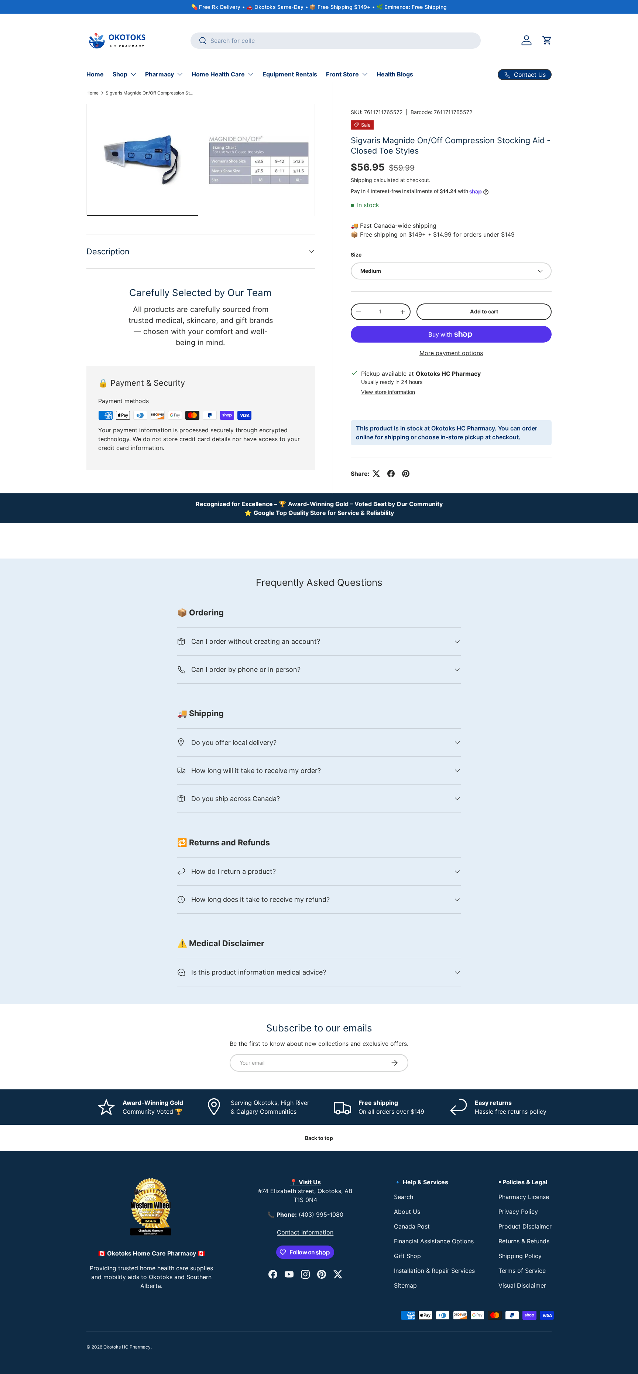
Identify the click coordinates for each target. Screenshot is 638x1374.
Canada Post (412, 1226)
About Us (407, 1211)
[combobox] (336, 40)
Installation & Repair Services (434, 1270)
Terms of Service (522, 1270)
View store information (388, 392)
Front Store (342, 74)
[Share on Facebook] (391, 473)
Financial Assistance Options (434, 1241)
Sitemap (405, 1285)
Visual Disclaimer (522, 1285)
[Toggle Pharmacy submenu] (179, 74)
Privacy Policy (518, 1211)
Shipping (361, 180)
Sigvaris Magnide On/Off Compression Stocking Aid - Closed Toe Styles (150, 93)
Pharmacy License (523, 1196)
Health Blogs (395, 74)
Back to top (319, 1138)
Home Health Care (218, 74)
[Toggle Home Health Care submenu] (250, 74)
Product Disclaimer (525, 1226)
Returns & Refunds (523, 1241)
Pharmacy (159, 74)
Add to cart (484, 311)
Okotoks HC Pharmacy (127, 1347)
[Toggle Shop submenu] (133, 74)
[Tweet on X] (376, 473)
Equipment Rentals (290, 74)
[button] (547, 40)
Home (95, 74)
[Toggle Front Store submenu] (364, 74)
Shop (120, 74)
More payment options (451, 353)
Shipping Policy (520, 1256)
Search (403, 1196)
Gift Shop (407, 1256)
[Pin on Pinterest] (405, 473)
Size (356, 254)
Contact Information (305, 1232)
